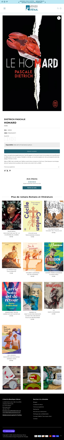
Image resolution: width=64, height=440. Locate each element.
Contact (35, 418)
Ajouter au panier (32, 151)
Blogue (35, 402)
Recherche (36, 409)
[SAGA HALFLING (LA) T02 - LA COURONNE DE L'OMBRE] (11, 215)
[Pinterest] (7, 2)
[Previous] (19, 2)
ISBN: (5, 133)
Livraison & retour (38, 404)
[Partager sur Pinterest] (10, 171)
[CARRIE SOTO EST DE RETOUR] (11, 296)
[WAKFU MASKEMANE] (53, 295)
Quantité (6, 136)
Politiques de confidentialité (40, 414)
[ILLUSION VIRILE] (53, 256)
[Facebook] (2, 2)
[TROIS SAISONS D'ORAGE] (32, 216)
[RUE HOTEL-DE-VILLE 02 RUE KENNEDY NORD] (11, 339)
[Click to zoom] (59, 18)
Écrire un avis (31, 187)
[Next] (45, 2)
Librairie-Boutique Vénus (19, 435)
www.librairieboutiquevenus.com (12, 412)
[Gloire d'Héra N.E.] (11, 255)
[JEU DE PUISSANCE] (32, 256)
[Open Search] (58, 8)
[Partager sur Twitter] (7, 171)
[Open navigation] (9, 8)
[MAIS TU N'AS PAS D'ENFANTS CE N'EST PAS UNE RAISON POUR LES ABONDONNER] (32, 296)
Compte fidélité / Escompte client (42, 416)
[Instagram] (4, 2)
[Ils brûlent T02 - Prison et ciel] (53, 214)
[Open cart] (60, 8)
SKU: (5, 130)
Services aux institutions (39, 411)
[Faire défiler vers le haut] (60, 435)
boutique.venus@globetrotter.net (12, 410)
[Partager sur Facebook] (5, 171)
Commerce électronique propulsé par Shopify (15, 436)
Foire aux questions (9, 167)
